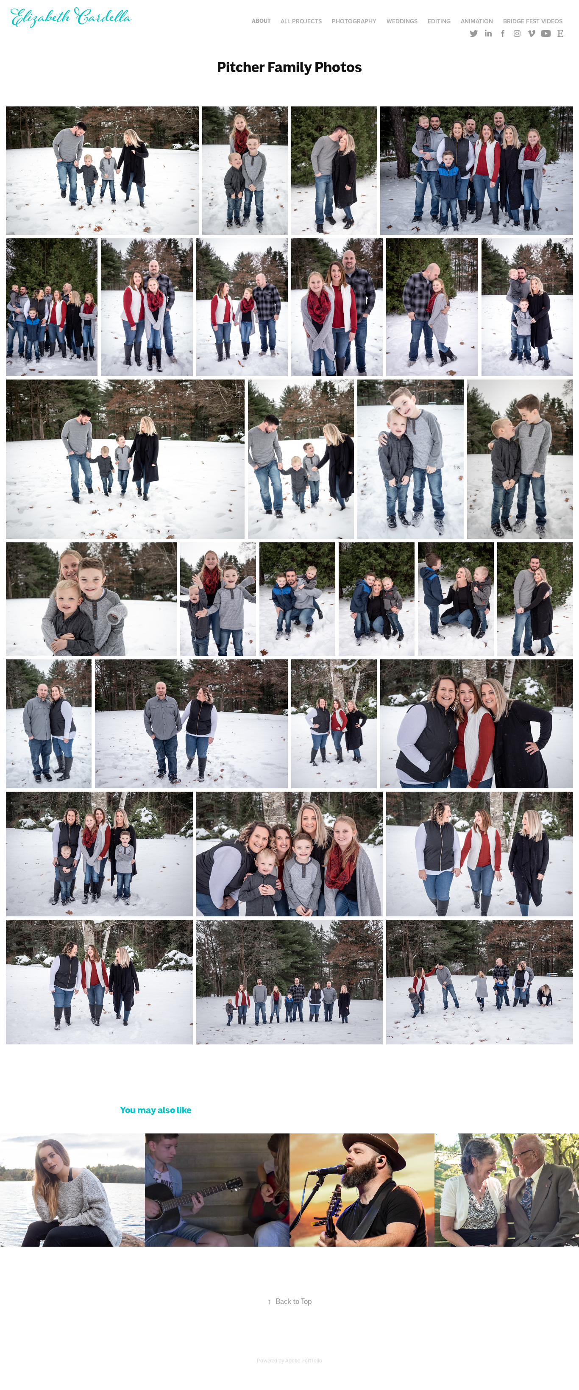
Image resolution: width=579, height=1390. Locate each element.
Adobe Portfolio (303, 1360)
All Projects (301, 21)
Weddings (402, 21)
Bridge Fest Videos (532, 21)
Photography (354, 21)
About (261, 21)
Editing (439, 21)
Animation (477, 21)
